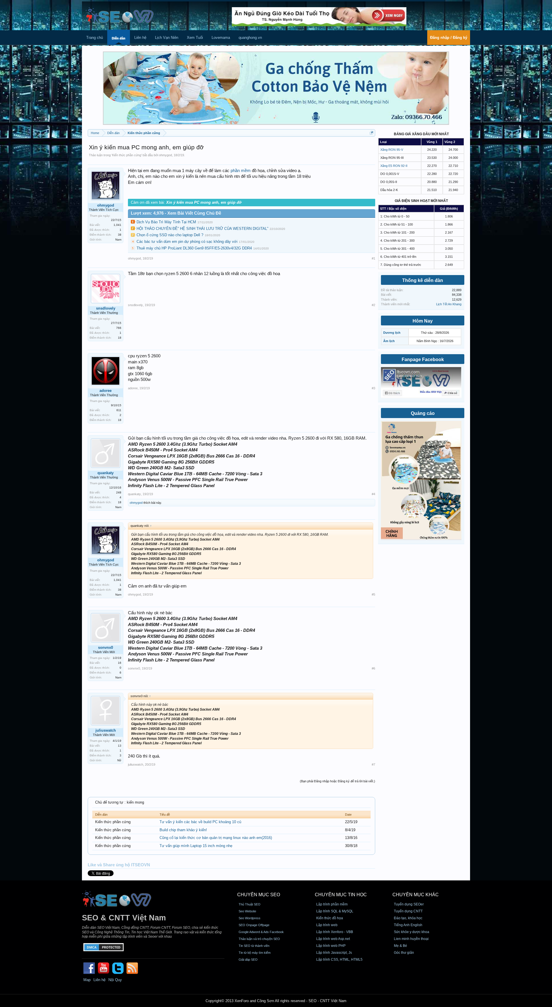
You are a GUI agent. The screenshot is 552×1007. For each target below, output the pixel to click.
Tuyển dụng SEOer (409, 904)
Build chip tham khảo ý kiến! (183, 830)
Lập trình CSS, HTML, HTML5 (339, 960)
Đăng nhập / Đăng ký (448, 37)
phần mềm (241, 170)
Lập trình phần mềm (332, 904)
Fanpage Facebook (423, 359)
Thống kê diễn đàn (422, 280)
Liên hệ (140, 37)
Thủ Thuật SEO (249, 904)
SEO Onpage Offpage (254, 925)
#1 (373, 258)
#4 (373, 494)
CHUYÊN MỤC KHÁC (415, 894)
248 (118, 492)
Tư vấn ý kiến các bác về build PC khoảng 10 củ (200, 822)
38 (119, 234)
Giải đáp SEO (248, 959)
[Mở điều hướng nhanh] (371, 133)
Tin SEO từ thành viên (254, 945)
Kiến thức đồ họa (329, 918)
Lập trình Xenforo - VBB (334, 932)
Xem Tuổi (195, 37)
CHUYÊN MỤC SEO (258, 894)
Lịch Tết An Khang (448, 304)
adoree (105, 390)
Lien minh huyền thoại (411, 939)
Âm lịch (389, 341)
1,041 (117, 224)
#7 (373, 764)
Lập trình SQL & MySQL (334, 911)
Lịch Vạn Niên (166, 37)
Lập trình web (327, 925)
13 (119, 745)
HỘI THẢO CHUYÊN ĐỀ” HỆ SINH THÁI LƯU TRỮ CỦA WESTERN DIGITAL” (202, 228)
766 (118, 327)
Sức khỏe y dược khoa (411, 932)
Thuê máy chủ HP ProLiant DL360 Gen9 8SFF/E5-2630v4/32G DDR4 (194, 248)
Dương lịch (391, 332)
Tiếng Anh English (408, 925)
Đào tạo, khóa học (408, 918)
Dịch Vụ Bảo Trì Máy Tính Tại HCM (166, 222)
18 (119, 337)
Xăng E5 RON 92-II (393, 165)
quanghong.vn (250, 37)
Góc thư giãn (404, 953)
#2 (373, 305)
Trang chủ (94, 37)
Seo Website (247, 911)
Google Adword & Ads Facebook (261, 932)
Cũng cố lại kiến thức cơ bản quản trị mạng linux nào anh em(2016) (216, 838)
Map (87, 980)
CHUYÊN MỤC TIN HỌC (341, 894)
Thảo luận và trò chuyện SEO (259, 939)
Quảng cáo (423, 413)
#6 (373, 668)
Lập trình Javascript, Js (334, 953)
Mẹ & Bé (400, 946)
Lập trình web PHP (331, 946)
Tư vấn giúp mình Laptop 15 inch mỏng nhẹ (196, 846)
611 (118, 410)
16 (119, 662)
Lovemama (221, 37)
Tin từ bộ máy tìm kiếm (255, 952)
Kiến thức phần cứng (126, 155)
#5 (373, 594)
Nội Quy (115, 980)
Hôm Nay (423, 320)
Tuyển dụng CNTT (408, 911)
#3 (373, 388)
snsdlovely (105, 308)
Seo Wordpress (249, 918)
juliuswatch (105, 730)
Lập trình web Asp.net (333, 939)
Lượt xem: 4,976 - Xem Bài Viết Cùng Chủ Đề (176, 213)
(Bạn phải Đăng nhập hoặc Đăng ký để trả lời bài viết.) (337, 781)
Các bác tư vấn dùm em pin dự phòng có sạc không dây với (187, 241)
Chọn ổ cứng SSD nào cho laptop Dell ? (170, 235)
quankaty (105, 473)
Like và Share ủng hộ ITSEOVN (119, 865)
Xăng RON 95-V (391, 149)
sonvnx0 (105, 647)
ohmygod (165, 155)
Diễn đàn (118, 38)
